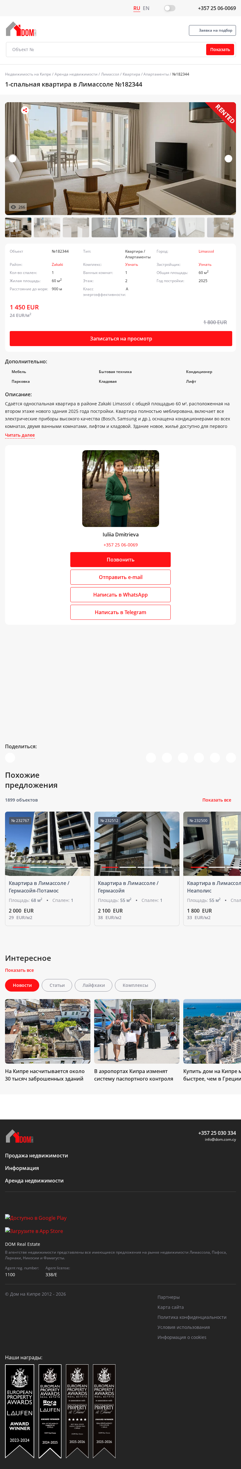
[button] (228, 158)
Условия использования (184, 1327)
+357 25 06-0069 (217, 8)
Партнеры (169, 1297)
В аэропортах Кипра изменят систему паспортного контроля (133, 1075)
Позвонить (121, 559)
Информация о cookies (182, 1337)
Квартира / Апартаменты (146, 74)
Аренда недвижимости (76, 74)
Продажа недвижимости (36, 1155)
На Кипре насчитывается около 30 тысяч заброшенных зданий (45, 1075)
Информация (22, 1168)
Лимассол (110, 74)
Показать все (216, 800)
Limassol (206, 251)
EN (146, 8)
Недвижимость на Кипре (28, 74)
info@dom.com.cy (220, 1139)
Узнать (131, 264)
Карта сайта (171, 1307)
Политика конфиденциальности (192, 1317)
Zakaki (57, 264)
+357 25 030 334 (217, 1132)
